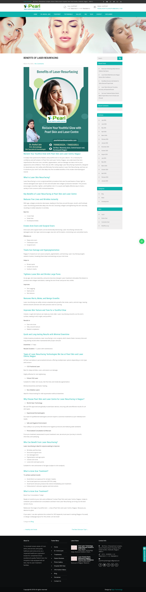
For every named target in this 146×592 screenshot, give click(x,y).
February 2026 (105, 139)
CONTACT (99, 14)
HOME (35, 14)
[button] (141, 241)
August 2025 (105, 154)
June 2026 (104, 124)
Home (56, 547)
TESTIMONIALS (68, 14)
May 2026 (104, 128)
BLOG (91, 14)
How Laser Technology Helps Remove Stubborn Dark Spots (86, 547)
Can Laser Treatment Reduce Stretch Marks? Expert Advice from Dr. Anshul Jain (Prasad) (109, 96)
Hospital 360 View (59, 566)
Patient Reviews (59, 558)
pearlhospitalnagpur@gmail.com (109, 9)
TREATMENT (57, 14)
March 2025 (104, 165)
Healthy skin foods (30, 529)
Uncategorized (105, 201)
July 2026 (104, 120)
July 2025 (104, 158)
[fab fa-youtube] (107, 1)
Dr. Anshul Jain (58, 551)
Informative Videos (60, 570)
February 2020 (105, 177)
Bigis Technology (116, 589)
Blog (32, 522)
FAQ (86, 14)
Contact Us (57, 581)
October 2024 (105, 169)
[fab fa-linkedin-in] (120, 1)
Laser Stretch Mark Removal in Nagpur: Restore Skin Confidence (86, 558)
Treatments (58, 554)
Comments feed (105, 222)
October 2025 (105, 150)
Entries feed (104, 218)
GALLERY (78, 14)
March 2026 (104, 135)
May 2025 (104, 162)
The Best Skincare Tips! (80, 529)
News (103, 197)
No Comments (39, 64)
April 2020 (104, 173)
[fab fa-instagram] (110, 1)
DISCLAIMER (108, 14)
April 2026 (104, 131)
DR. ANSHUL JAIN (45, 14)
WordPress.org (105, 226)
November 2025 (105, 146)
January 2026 (105, 143)
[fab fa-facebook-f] (103, 1)
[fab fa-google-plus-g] (117, 1)
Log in (103, 214)
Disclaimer (57, 577)
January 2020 (105, 181)
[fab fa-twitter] (113, 1)
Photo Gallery (58, 562)
